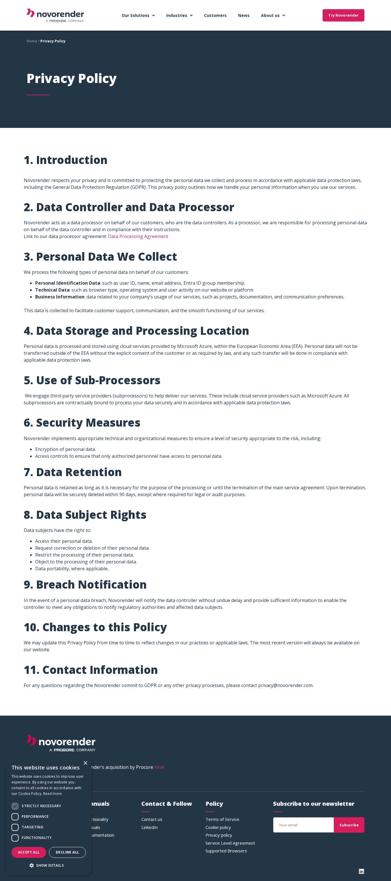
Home (32, 41)
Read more (52, 793)
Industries (176, 15)
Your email (284, 815)
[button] (48, 866)
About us (270, 15)
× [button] (85, 763)
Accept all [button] (29, 852)
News (244, 15)
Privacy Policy (53, 41)
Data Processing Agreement (138, 236)
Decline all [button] (67, 852)
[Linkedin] (361, 871)
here (159, 767)
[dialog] (49, 816)
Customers (215, 15)
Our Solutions (135, 15)
